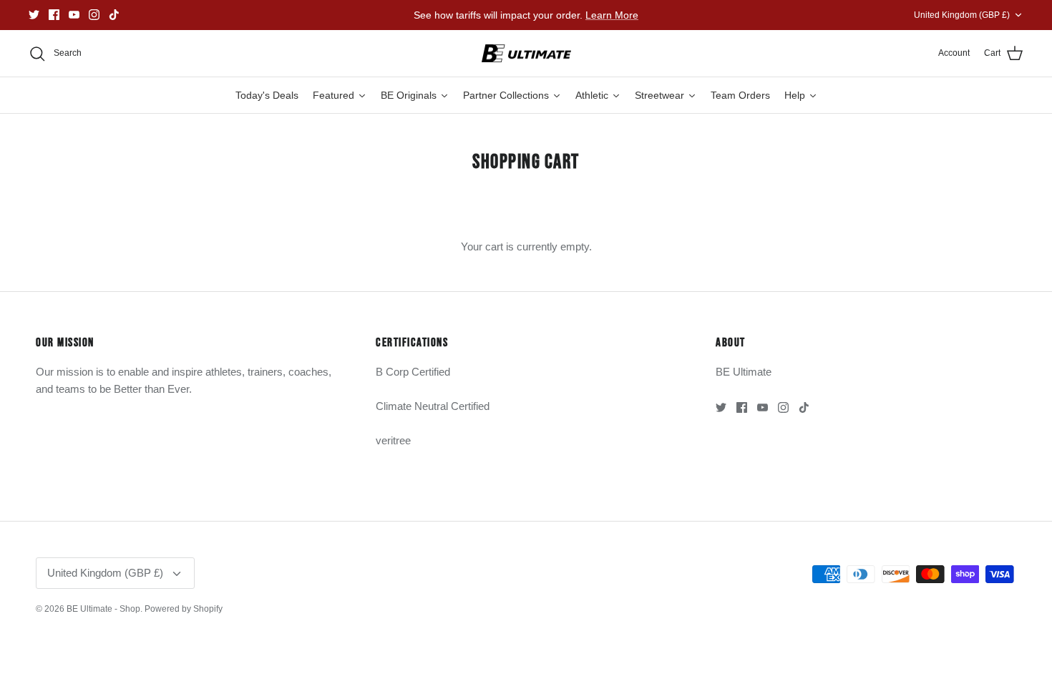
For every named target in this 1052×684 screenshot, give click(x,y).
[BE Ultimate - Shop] (526, 53)
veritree (393, 440)
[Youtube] (74, 14)
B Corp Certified (413, 372)
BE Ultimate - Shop (103, 609)
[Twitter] (34, 14)
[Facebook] (54, 14)
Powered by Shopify (184, 609)
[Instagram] (94, 14)
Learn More (611, 15)
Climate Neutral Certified (433, 406)
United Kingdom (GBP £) (962, 15)
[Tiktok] (114, 14)
